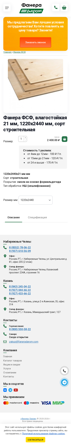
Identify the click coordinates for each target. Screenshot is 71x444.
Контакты (8, 376)
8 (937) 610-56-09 (20, 251)
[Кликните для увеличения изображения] (35, 87)
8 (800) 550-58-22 (20, 329)
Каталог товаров (12, 360)
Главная (7, 356)
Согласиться (35, 440)
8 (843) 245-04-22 (20, 286)
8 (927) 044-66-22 (20, 290)
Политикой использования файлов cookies (43, 433)
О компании (9, 372)
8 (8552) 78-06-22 (20, 247)
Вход (46, 421)
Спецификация (37, 217)
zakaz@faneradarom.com (23, 341)
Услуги (7, 368)
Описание (13, 217)
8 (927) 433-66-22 (20, 293)
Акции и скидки (11, 364)
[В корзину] (64, 139)
